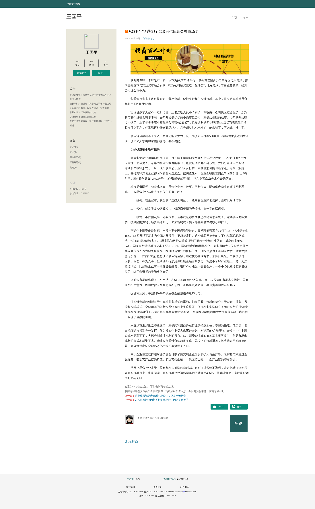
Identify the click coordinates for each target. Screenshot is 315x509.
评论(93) (74, 147)
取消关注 (81, 73)
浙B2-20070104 (146, 495)
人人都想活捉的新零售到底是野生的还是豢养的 (161, 399)
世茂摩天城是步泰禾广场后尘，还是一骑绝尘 (160, 395)
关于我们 (130, 487)
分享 (239, 406)
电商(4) (73, 167)
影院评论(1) (75, 162)
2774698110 (182, 479)
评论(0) (73, 152)
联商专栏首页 (73, 4)
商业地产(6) (75, 157)
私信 (101, 73)
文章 (246, 17)
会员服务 (157, 487)
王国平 (91, 52)
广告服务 (184, 487)
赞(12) (221, 406)
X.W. (138, 479)
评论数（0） (149, 38)
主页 (234, 17)
